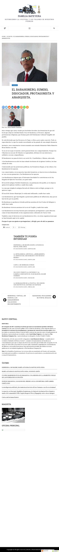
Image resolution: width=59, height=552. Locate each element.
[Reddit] (9, 107)
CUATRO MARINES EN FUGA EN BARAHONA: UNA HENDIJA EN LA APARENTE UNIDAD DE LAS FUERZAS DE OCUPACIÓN (29, 376)
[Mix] (21, 107)
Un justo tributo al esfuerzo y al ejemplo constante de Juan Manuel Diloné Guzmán (30, 274)
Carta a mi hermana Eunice (24, 265)
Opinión (15, 85)
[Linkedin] (12, 107)
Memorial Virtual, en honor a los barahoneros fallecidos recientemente (17, 300)
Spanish (45, 550)
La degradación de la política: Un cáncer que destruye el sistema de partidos (29, 284)
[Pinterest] (15, 107)
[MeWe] (18, 107)
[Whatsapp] (24, 107)
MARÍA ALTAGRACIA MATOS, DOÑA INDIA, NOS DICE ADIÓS (21, 371)
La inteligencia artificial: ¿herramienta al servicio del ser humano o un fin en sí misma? (29, 255)
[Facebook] (3, 107)
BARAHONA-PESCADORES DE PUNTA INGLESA (41, 297)
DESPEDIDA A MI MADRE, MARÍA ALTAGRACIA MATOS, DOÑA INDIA (23, 367)
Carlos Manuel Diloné (21, 248)
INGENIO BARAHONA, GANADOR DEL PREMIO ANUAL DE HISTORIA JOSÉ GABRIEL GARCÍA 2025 (28, 382)
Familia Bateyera (29, 16)
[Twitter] (6, 107)
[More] (27, 107)
